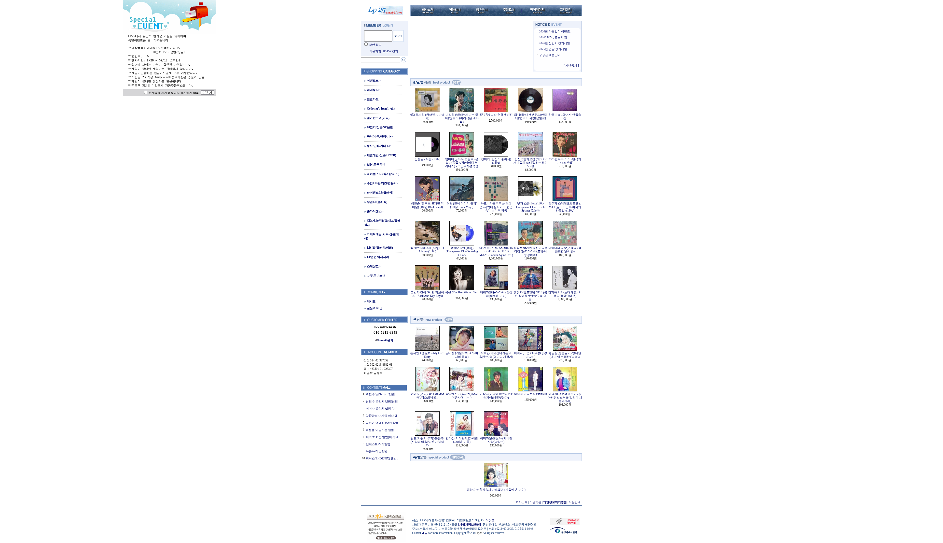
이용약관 (535, 502)
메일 (425, 533)
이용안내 (575, 502)
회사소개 (521, 502)
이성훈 (490, 520)
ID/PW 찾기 (390, 51)
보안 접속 (375, 44)
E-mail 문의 (385, 340)
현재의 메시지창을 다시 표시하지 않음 (173, 93)
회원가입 (375, 51)
